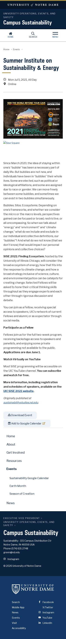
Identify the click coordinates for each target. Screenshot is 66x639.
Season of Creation (21, 493)
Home (11, 37)
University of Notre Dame (33, 5)
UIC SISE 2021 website (18, 391)
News (10, 503)
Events (16, 49)
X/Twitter (47, 607)
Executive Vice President (21, 518)
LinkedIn (47, 622)
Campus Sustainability (27, 22)
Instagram (13, 559)
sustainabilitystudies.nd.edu (20, 402)
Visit (14, 622)
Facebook (48, 602)
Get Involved (15, 452)
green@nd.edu (11, 552)
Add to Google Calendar (26, 423)
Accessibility (19, 628)
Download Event (21, 415)
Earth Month (17, 486)
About (10, 444)
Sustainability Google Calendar (29, 478)
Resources (14, 461)
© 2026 (7, 565)
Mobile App (18, 607)
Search (33, 37)
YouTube (47, 617)
